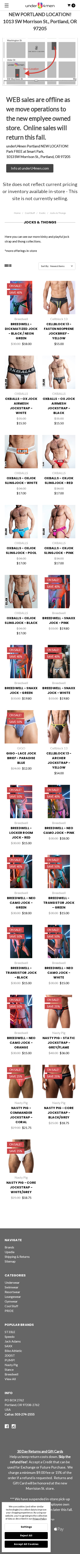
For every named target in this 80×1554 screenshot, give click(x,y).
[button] (29, 168)
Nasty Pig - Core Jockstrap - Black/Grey (59, 1113)
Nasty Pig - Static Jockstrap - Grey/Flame (59, 1043)
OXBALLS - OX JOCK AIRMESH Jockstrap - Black (59, 406)
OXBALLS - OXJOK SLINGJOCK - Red (58, 480)
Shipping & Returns (17, 1256)
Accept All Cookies (26, 1544)
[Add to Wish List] (32, 299)
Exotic (42, 212)
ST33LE (10, 1332)
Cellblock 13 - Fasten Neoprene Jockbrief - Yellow (59, 331)
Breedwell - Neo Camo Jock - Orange (21, 1043)
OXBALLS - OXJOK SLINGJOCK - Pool (21, 550)
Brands (9, 1247)
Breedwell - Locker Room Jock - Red (21, 833)
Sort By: (45, 266)
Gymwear (11, 1301)
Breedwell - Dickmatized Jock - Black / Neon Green (21, 331)
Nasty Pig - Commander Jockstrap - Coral (21, 1115)
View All (10, 1379)
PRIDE (9, 1311)
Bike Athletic (13, 1350)
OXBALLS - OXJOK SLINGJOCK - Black (21, 620)
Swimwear (11, 1287)
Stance (9, 1369)
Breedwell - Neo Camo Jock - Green (21, 903)
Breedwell (11, 1374)
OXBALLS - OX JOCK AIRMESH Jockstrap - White (21, 406)
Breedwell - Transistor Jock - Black (21, 973)
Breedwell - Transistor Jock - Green (58, 903)
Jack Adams (13, 1341)
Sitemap (10, 1261)
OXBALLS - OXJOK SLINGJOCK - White (21, 480)
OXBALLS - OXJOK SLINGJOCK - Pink (59, 550)
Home (17, 212)
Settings (26, 1527)
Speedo (10, 1336)
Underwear (12, 1282)
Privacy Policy (39, 1518)
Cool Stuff (30, 212)
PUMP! (10, 1360)
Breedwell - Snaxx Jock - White (58, 690)
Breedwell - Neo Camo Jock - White (59, 973)
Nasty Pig (11, 1365)
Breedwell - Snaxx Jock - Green (21, 690)
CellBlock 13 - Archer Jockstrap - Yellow (58, 760)
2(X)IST (10, 1355)
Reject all (26, 1535)
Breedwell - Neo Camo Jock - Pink (58, 830)
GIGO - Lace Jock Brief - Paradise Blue (21, 758)
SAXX (8, 1346)
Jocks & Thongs (58, 212)
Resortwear (12, 1292)
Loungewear (13, 1296)
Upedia (9, 1252)
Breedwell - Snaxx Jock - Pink (58, 620)
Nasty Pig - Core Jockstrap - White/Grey (21, 1187)
